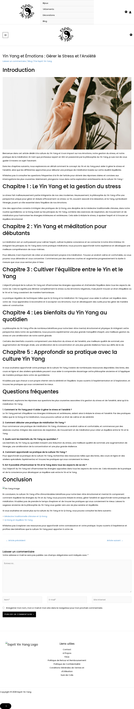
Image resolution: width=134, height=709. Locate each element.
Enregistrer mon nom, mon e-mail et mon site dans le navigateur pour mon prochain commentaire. (54, 608)
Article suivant (115, 540)
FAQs (67, 656)
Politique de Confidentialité (67, 664)
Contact (67, 649)
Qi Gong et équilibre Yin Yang (18, 520)
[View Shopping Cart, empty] (124, 12)
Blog (45, 21)
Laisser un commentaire (14, 61)
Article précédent (16, 540)
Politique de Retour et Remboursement (67, 660)
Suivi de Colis (67, 675)
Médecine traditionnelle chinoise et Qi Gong (25, 516)
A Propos (67, 653)
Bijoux (45, 3)
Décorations (49, 15)
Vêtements (48, 9)
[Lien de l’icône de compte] (130, 12)
